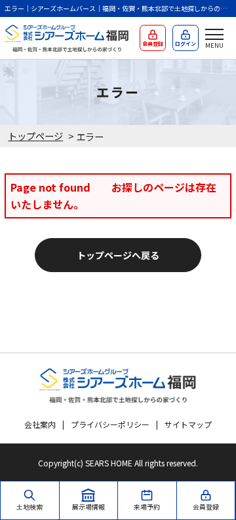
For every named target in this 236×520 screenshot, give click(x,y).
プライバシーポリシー (110, 424)
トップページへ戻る (118, 255)
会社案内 (40, 424)
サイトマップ (188, 424)
